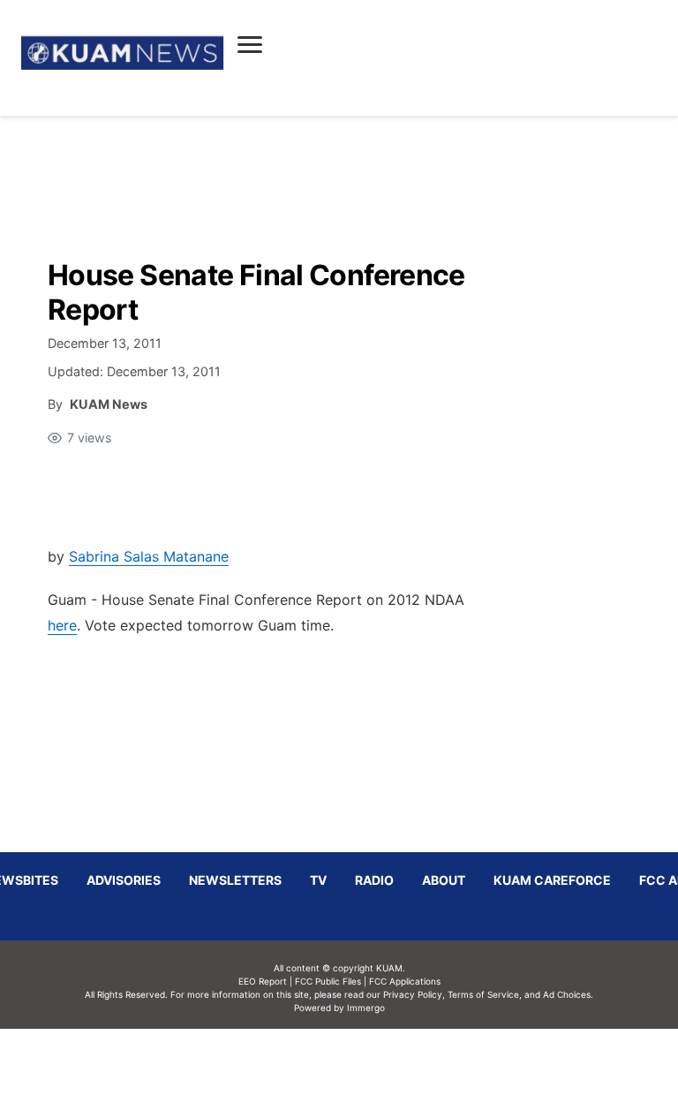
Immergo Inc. (365, 1061)
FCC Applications (405, 981)
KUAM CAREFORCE (552, 879)
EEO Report (262, 981)
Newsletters (235, 879)
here (62, 625)
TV (318, 879)
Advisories (124, 879)
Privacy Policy (412, 994)
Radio (374, 879)
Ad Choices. (568, 994)
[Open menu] (249, 44)
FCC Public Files (328, 981)
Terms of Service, (485, 994)
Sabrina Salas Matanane (149, 556)
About (443, 879)
